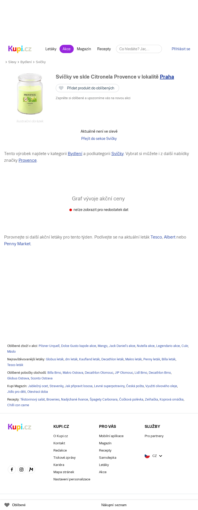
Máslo (11, 351)
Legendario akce (168, 346)
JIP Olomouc (124, 373)
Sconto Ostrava (42, 378)
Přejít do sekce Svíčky (99, 139)
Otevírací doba (37, 392)
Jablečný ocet (38, 386)
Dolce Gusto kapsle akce (78, 346)
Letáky (50, 49)
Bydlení (26, 62)
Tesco (156, 237)
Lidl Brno (141, 373)
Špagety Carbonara (104, 399)
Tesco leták (15, 365)
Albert (169, 237)
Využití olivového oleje (161, 386)
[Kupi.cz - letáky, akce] (20, 49)
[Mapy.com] (31, 470)
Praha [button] (167, 77)
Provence (28, 160)
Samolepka (107, 458)
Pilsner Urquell (49, 346)
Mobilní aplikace (111, 436)
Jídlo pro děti (16, 392)
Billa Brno (54, 373)
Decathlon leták (112, 359)
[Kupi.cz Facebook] (12, 470)
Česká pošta (135, 386)
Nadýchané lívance (74, 399)
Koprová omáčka (172, 399)
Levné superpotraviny (109, 386)
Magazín (84, 49)
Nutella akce (146, 346)
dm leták (71, 359)
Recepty (104, 49)
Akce (67, 49)
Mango (103, 346)
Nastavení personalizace (71, 479)
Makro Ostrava (73, 373)
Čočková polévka (131, 399)
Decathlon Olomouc (99, 373)
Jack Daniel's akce (122, 346)
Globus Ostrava (18, 378)
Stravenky (56, 386)
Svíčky (41, 62)
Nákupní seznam (114, 505)
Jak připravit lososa (79, 386)
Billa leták (169, 359)
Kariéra (58, 465)
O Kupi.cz (60, 436)
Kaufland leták (89, 359)
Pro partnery (154, 436)
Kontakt (59, 443)
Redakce (60, 450)
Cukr (185, 346)
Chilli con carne (18, 405)
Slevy (12, 62)
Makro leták (133, 359)
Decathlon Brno (160, 373)
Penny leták (151, 359)
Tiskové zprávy (64, 458)
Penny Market (17, 243)
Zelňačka (151, 399)
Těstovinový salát (32, 399)
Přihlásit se (181, 49)
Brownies (53, 399)
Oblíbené (19, 505)
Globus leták (55, 359)
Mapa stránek (63, 472)
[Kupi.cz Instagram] (22, 470)
